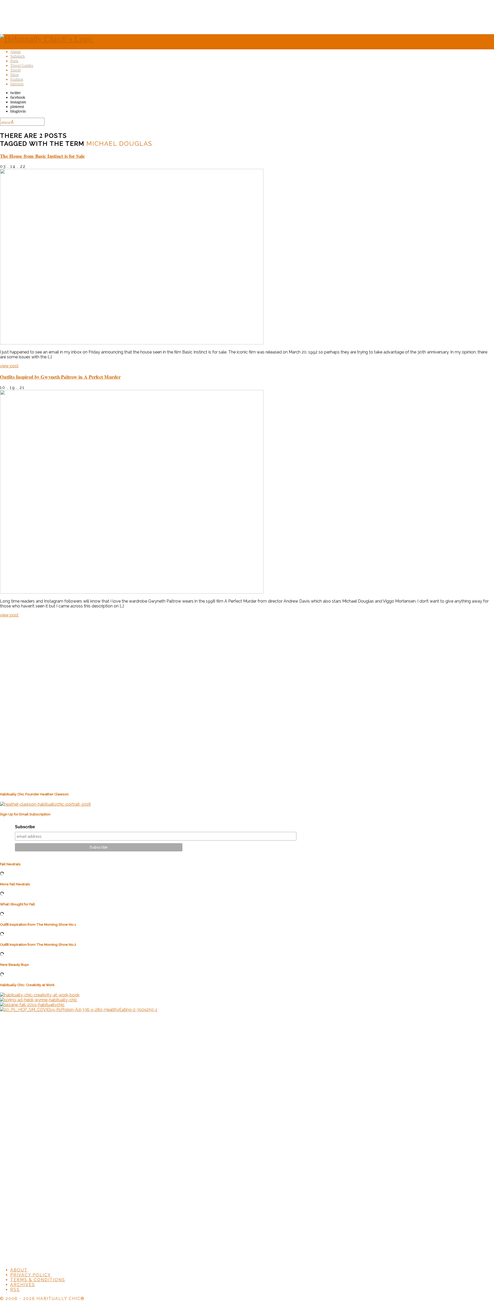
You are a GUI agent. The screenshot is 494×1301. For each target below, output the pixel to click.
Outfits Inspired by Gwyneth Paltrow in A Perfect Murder (60, 376)
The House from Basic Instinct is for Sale (42, 155)
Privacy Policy (30, 1274)
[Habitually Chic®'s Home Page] (47, 38)
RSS (15, 1289)
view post (9, 365)
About (19, 1270)
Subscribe (25, 827)
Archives (22, 1284)
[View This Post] (131, 343)
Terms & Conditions (37, 1279)
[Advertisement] (247, 16)
